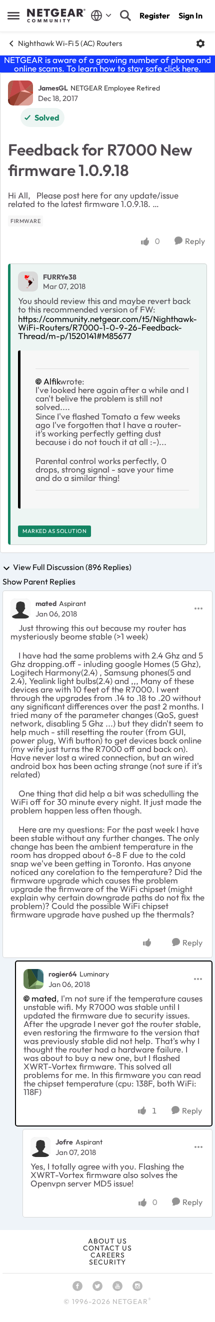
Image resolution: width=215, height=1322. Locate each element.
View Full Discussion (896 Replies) (72, 567)
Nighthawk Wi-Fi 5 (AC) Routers (70, 43)
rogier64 (62, 974)
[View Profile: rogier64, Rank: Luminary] (34, 979)
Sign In (190, 15)
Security (107, 1262)
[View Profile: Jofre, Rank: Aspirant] (40, 1147)
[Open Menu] (201, 43)
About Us (107, 1241)
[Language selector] (101, 16)
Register (155, 15)
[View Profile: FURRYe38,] (28, 282)
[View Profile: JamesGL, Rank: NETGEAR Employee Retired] (20, 93)
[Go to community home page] (56, 15)
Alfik (52, 381)
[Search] (126, 16)
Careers (107, 1255)
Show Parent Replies (39, 582)
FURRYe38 (59, 277)
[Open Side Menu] (13, 15)
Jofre (64, 1142)
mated (46, 603)
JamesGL (53, 88)
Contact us (107, 1248)
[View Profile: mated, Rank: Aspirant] (20, 608)
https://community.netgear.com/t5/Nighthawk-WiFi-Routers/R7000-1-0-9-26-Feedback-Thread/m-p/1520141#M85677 (107, 327)
